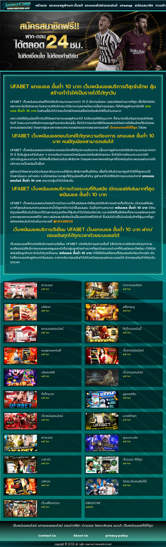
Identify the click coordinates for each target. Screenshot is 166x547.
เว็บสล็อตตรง (50, 503)
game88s (129, 394)
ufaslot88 (48, 372)
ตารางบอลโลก (132, 285)
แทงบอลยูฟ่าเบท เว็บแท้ (66, 5)
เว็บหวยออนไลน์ (133, 350)
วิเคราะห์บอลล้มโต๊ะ (135, 481)
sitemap (126, 5)
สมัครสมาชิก (144, 5)
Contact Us (47, 535)
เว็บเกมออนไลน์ (133, 372)
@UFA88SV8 (63, 221)
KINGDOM (93, 503)
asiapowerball (51, 350)
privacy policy (116, 535)
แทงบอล (47, 285)
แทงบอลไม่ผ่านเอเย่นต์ (101, 5)
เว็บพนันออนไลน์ (52, 416)
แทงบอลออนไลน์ (52, 329)
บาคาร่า (46, 459)
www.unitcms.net (103, 543)
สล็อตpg (129, 307)
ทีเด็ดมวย (47, 394)
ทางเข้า (160, 5)
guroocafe (130, 437)
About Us (80, 535)
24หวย (45, 481)
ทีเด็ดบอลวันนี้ (132, 329)
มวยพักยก (130, 416)
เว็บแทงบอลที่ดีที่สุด (123, 127)
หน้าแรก (41, 5)
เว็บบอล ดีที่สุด (132, 459)
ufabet (46, 307)
